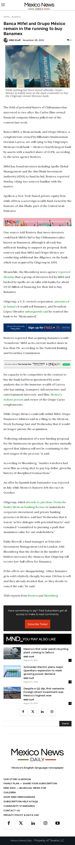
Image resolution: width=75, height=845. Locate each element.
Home (6, 16)
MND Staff (15, 40)
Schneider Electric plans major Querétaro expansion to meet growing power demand (43, 670)
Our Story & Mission (17, 779)
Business (16, 16)
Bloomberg (51, 595)
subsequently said (36, 311)
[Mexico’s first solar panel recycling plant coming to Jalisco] (12, 653)
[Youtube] (57, 823)
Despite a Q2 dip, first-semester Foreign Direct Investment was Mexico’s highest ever (44, 692)
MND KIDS (9, 787)
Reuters (33, 595)
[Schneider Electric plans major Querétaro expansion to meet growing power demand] (12, 671)
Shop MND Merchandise (19, 797)
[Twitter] (33, 712)
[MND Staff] (6, 40)
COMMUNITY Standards (19, 806)
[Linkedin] (42, 712)
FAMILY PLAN (11, 783)
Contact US (11, 810)
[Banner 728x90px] (37, 222)
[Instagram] (52, 712)
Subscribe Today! (38, 624)
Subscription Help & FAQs (20, 801)
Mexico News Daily (21, 840)
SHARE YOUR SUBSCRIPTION (39, 783)
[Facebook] (23, 712)
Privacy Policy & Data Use (21, 815)
